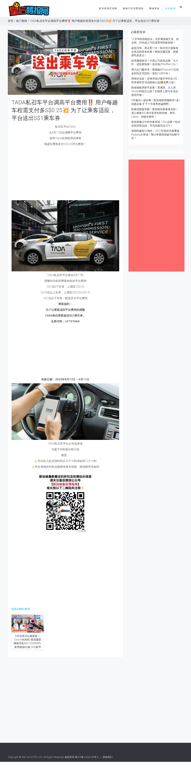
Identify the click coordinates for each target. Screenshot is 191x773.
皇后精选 (170, 8)
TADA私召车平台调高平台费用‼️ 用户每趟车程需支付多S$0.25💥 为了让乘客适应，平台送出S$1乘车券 (65, 110)
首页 (10, 21)
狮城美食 (154, 8)
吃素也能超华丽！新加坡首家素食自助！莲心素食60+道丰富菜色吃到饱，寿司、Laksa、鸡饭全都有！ (154, 113)
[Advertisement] (65, 174)
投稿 (14, 608)
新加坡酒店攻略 (108, 8)
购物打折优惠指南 (133, 8)
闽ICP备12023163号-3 (86, 757)
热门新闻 (21, 21)
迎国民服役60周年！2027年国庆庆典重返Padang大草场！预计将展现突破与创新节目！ (155, 134)
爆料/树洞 (24, 608)
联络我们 (107, 757)
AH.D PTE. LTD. (35, 757)
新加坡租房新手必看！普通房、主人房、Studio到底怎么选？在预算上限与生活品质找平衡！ (154, 91)
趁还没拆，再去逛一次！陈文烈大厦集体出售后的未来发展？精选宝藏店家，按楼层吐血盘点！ (154, 51)
